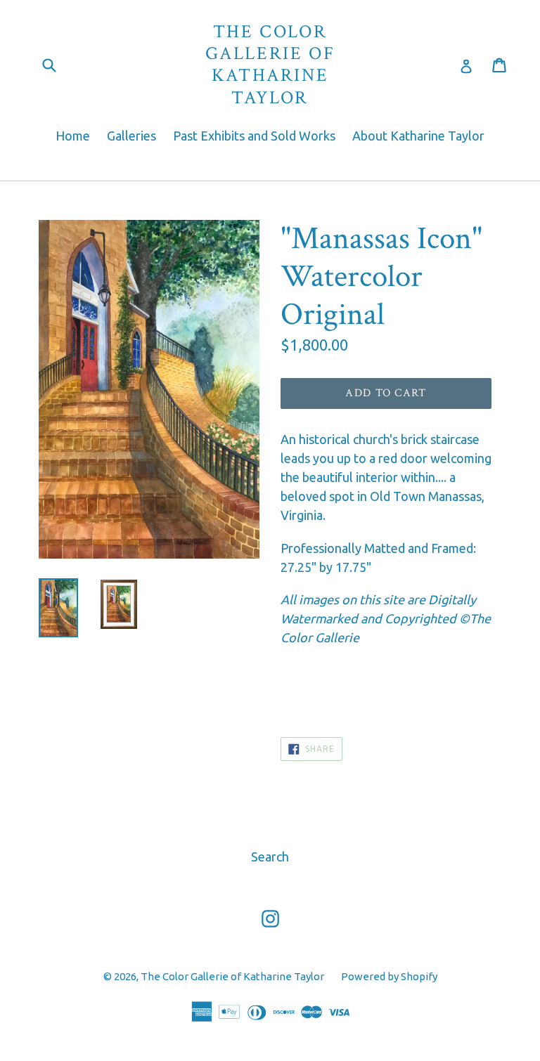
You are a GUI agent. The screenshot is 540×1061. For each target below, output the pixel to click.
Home (73, 136)
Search (270, 857)
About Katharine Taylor (418, 136)
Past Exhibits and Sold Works (254, 136)
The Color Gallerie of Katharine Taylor (270, 65)
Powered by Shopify (389, 976)
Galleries (131, 136)
